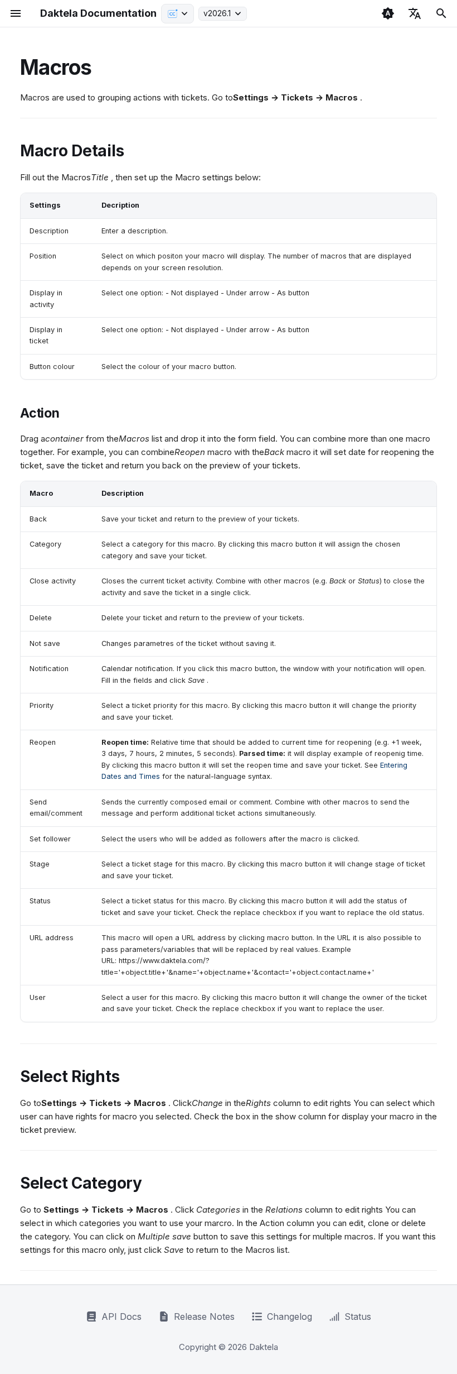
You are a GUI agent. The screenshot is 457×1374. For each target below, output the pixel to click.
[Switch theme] (388, 13)
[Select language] (414, 13)
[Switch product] (177, 13)
